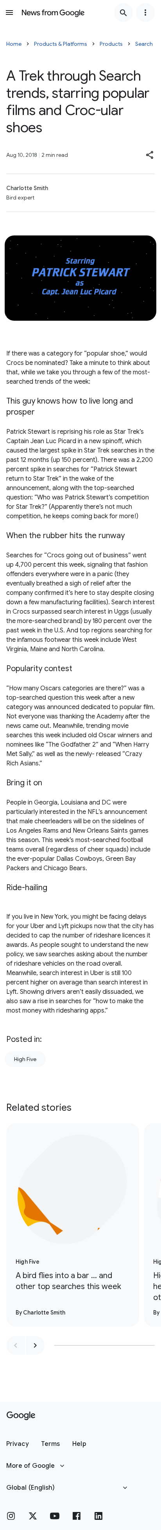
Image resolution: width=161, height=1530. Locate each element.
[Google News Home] (53, 12)
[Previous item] (15, 1345)
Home (13, 43)
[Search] (123, 12)
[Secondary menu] (145, 12)
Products (111, 43)
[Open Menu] (9, 12)
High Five (25, 1059)
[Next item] (35, 1345)
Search (144, 43)
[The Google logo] (21, 1415)
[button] (150, 154)
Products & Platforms (60, 43)
